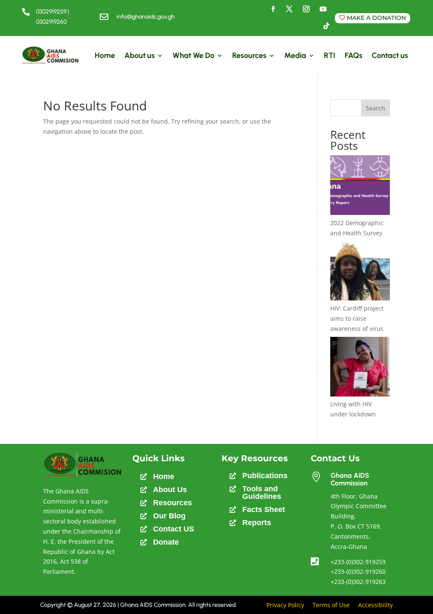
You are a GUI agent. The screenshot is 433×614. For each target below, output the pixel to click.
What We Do (193, 55)
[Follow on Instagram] (306, 9)
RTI (329, 55)
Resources (249, 55)
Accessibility (375, 605)
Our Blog (169, 516)
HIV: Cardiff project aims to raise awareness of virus (357, 318)
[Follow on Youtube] (323, 9)
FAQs (353, 55)
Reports (256, 522)
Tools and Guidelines (261, 493)
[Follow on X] (289, 9)
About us (139, 55)
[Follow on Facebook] (273, 9)
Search (375, 108)
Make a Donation (376, 18)
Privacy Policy (285, 605)
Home (105, 55)
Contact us (390, 55)
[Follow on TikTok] (326, 26)
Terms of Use (331, 605)
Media (295, 55)
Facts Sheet (263, 509)
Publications (265, 475)
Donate (166, 542)
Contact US (173, 529)
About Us (170, 489)
